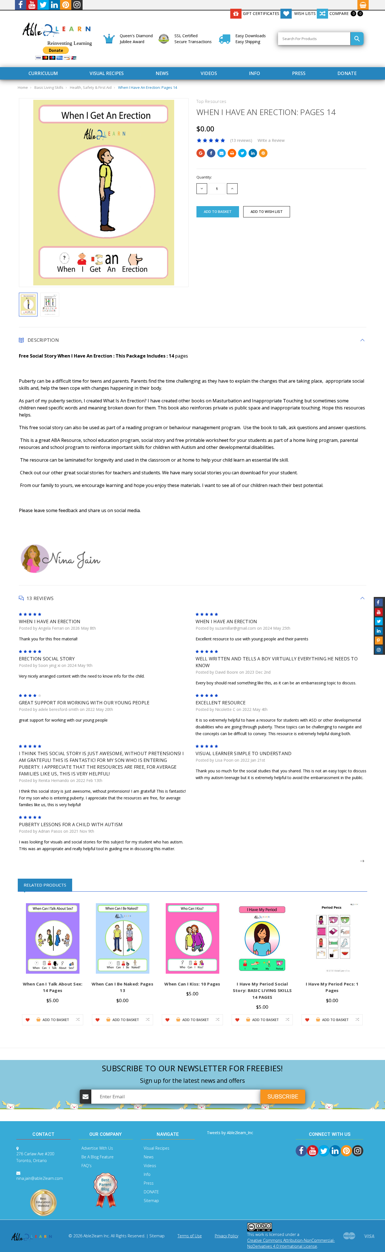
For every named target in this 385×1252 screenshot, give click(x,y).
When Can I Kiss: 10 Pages (192, 984)
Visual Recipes (107, 73)
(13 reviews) (241, 140)
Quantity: (204, 177)
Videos (209, 73)
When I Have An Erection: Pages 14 (147, 87)
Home (23, 87)
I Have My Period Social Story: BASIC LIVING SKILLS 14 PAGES (262, 990)
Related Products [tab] (45, 885)
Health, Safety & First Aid (91, 87)
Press (299, 73)
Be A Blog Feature (97, 1157)
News (162, 73)
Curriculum (43, 73)
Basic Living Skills (48, 87)
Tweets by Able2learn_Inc (230, 1132)
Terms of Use (190, 1235)
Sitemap (151, 1200)
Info (254, 73)
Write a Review (271, 140)
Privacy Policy (226, 1235)
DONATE (347, 73)
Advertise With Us (97, 1148)
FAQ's (86, 1165)
